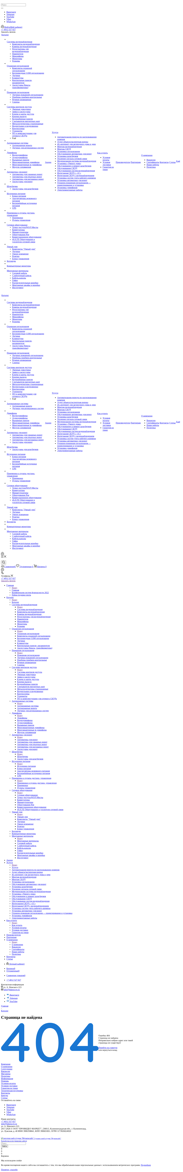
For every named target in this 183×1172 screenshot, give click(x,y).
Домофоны (22, 718)
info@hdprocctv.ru (12, 990)
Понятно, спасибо (9, 1170)
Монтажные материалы (28, 841)
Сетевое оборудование (27, 795)
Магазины (5, 1074)
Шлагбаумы (22, 756)
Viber (8, 19)
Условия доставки (9, 1086)
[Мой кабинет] (2, 554)
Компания (5, 1064)
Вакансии (5, 1071)
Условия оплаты (8, 1083)
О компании (17, 944)
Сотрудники (6, 1069)
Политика (5, 1076)
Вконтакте (11, 12)
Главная (15, 590)
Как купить (17, 925)
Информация (7, 1078)
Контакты (5, 1093)
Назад (14, 588)
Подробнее (146, 1165)
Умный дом (22, 817)
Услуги (15, 867)
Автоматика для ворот (27, 739)
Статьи (4, 1098)
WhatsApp (11, 21)
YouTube (10, 17)
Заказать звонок (8, 581)
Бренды (4, 1095)
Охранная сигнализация (28, 633)
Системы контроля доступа (29, 672)
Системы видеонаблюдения (29, 609)
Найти (4, 1146)
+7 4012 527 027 (8, 29)
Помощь (5, 1081)
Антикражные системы (28, 706)
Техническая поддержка (12, 1091)
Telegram (10, 14)
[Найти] (2, 8)
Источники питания (26, 766)
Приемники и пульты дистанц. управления (37, 783)
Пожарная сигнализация (28, 655)
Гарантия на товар (9, 1088)
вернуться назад (109, 1050)
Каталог (15, 602)
